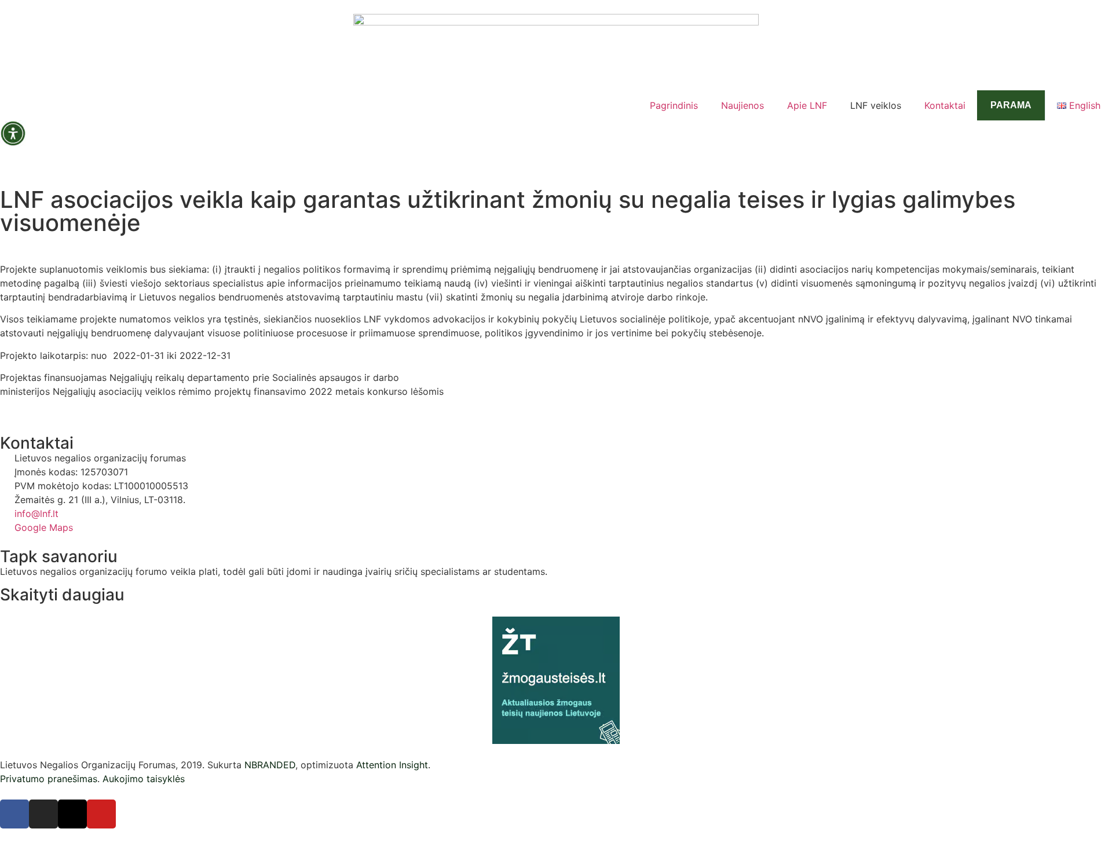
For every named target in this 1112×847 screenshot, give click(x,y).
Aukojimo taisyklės (144, 778)
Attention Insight (392, 765)
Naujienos (742, 105)
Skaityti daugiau (62, 594)
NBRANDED (269, 765)
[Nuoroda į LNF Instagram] (43, 814)
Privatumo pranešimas (48, 778)
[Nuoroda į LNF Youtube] (101, 814)
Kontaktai (944, 105)
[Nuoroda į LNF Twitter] (72, 814)
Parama (1010, 105)
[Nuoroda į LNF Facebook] (14, 814)
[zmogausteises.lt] (556, 680)
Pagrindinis (674, 105)
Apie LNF (807, 105)
